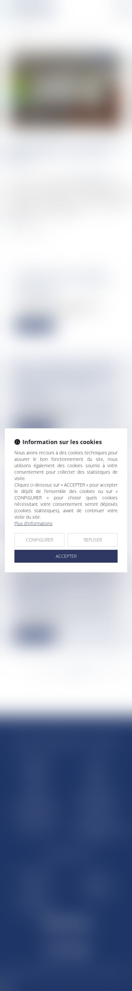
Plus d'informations (33, 523)
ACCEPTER (66, 556)
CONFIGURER (39, 540)
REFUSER (93, 540)
